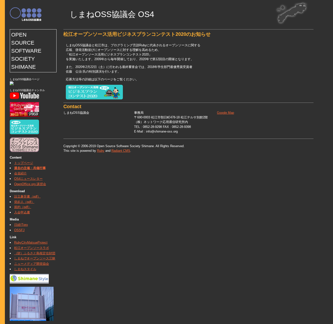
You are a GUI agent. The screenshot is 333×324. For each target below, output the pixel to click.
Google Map (225, 112)
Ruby (100, 150)
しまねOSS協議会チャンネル (27, 90)
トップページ (23, 163)
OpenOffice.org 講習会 (30, 184)
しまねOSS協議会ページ (24, 79)
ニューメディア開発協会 (31, 264)
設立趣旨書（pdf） (27, 196)
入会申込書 (22, 212)
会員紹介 (20, 173)
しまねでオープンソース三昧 (34, 258)
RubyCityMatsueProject (31, 242)
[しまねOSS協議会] (12, 84)
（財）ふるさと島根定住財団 (34, 253)
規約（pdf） (22, 207)
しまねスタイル (25, 269)
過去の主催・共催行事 (30, 168)
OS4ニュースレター (28, 179)
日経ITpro (21, 225)
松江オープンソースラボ (31, 248)
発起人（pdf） (24, 202)
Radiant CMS (120, 150)
